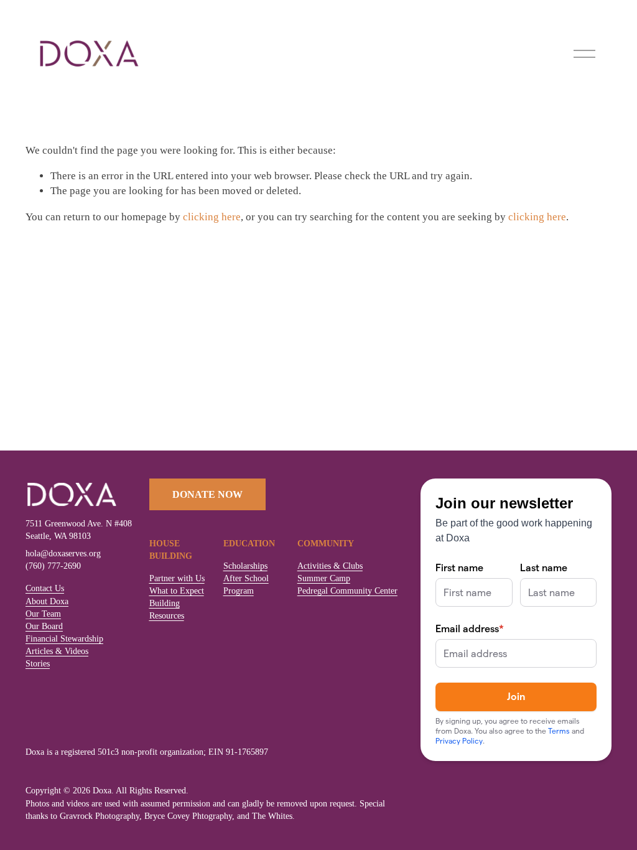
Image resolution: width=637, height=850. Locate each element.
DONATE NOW (207, 494)
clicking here (212, 217)
